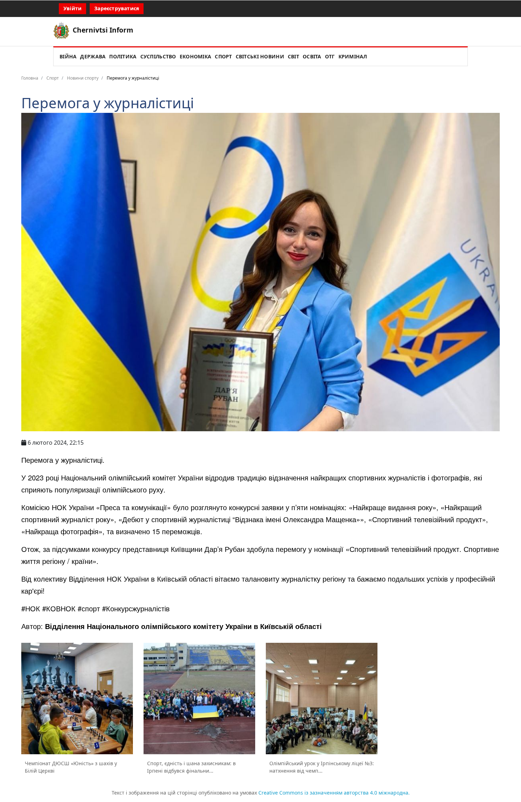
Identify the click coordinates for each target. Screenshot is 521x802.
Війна (68, 56)
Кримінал (352, 56)
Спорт (223, 56)
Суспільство (158, 56)
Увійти (72, 8)
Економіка (196, 56)
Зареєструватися (116, 8)
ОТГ (330, 56)
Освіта (312, 56)
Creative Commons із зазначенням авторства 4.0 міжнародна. (334, 792)
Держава (93, 56)
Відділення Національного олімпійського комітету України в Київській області (183, 626)
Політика (122, 56)
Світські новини (260, 56)
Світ (293, 56)
